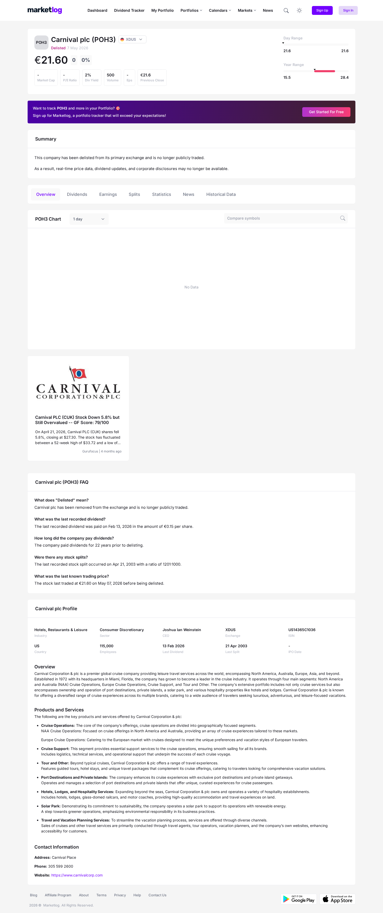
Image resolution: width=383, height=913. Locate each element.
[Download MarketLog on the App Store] (336, 899)
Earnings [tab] (108, 194)
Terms (101, 895)
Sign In (348, 10)
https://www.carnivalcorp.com (77, 875)
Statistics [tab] (161, 194)
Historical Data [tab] (221, 194)
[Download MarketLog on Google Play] (299, 899)
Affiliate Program (58, 895)
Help (137, 895)
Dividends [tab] (77, 194)
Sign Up (322, 10)
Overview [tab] (45, 194)
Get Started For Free (326, 112)
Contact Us (157, 895)
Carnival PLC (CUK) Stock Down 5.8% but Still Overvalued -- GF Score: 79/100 (77, 420)
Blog (33, 895)
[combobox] (89, 219)
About (84, 895)
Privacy (120, 895)
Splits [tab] (134, 194)
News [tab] (188, 194)
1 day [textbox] (77, 219)
